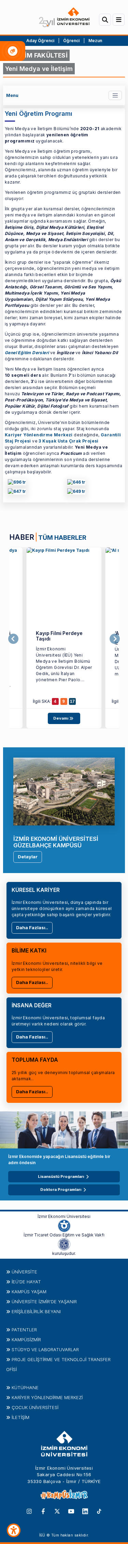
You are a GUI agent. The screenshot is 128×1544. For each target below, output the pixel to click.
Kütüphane (25, 1387)
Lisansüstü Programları (61, 1176)
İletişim (20, 1417)
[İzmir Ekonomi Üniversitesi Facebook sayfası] (43, 1511)
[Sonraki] (115, 639)
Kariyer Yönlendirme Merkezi (39, 434)
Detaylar (28, 856)
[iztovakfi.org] (64, 1244)
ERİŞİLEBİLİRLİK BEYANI (36, 1311)
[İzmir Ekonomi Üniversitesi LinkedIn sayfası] (85, 1511)
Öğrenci (72, 40)
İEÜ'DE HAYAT (26, 1281)
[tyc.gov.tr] (76, 492)
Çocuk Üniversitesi (35, 1407)
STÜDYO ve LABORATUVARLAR (45, 1349)
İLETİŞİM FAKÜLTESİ (36, 55)
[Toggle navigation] (115, 95)
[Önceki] (13, 639)
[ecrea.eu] (17, 492)
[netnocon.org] (17, 483)
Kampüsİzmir (26, 1339)
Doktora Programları (60, 1189)
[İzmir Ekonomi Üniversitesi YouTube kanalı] (71, 1511)
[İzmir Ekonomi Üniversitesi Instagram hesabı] (29, 1511)
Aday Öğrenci (40, 40)
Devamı (61, 718)
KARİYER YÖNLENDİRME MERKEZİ (47, 1397)
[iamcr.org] (76, 483)
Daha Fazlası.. (32, 927)
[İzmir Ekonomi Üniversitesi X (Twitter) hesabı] (57, 1511)
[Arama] (105, 20)
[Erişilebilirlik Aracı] (13, 1530)
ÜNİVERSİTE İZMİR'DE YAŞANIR (44, 1301)
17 (72, 701)
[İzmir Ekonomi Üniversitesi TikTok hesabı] (99, 1511)
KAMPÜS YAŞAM (29, 1291)
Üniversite (24, 1271)
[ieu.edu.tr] (64, 17)
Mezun (95, 40)
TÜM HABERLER (62, 537)
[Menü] (118, 20)
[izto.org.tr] (64, 1225)
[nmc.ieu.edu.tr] (64, 584)
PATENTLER (24, 1329)
